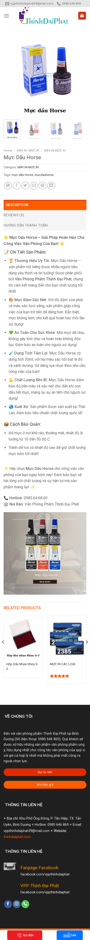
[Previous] (11, 74)
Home (8, 150)
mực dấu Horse (22, 175)
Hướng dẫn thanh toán (26, 225)
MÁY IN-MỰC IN (55, 150)
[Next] (78, 74)
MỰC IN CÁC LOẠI (62, 664)
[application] (45, 553)
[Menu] (6, 16)
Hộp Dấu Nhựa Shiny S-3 (22, 666)
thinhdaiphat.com (17, 837)
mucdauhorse (44, 175)
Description (17, 205)
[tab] (45, 205)
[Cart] (82, 16)
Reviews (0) (14, 215)
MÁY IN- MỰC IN (28, 150)
